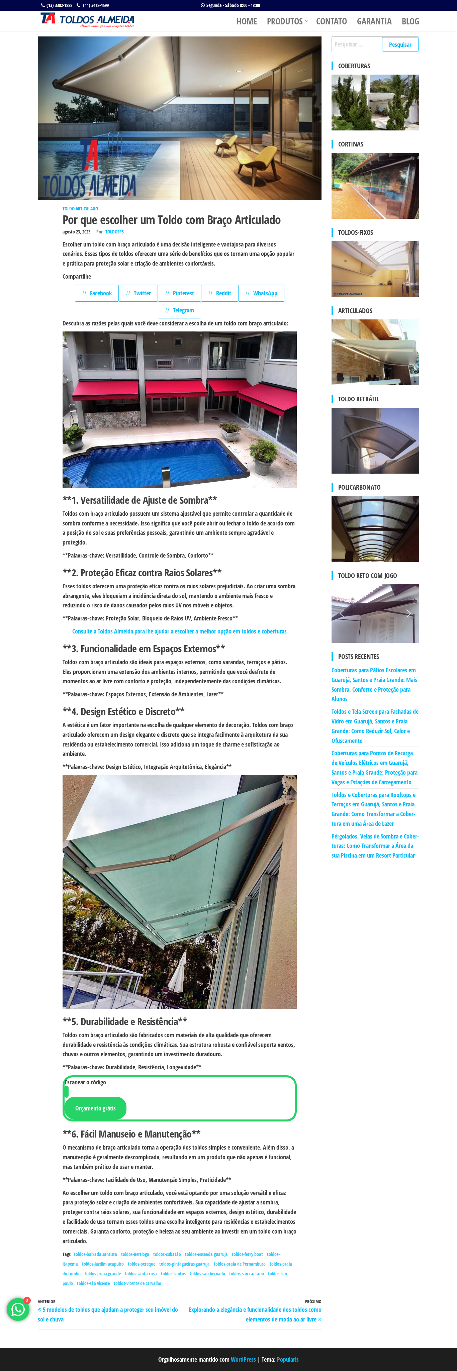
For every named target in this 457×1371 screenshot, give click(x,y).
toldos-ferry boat (247, 1254)
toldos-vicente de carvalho (137, 1283)
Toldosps (114, 231)
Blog (410, 21)
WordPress (243, 1359)
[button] (342, 613)
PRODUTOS (285, 21)
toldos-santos (173, 1273)
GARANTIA (374, 21)
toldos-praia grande (103, 1273)
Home (247, 21)
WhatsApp (263, 293)
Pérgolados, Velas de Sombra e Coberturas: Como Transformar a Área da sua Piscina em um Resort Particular (375, 846)
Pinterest (181, 293)
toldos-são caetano (246, 1273)
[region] (180, 409)
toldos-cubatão (167, 1254)
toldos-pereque (141, 1264)
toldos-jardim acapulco (103, 1264)
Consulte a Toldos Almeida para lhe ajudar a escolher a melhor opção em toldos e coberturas (179, 631)
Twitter (140, 293)
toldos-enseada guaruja (206, 1254)
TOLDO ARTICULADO (80, 208)
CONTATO (331, 21)
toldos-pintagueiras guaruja (184, 1264)
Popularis (288, 1359)
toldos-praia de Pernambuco (240, 1264)
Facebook (98, 293)
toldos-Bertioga (135, 1254)
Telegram (181, 310)
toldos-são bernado (207, 1273)
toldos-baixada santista (95, 1254)
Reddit (221, 293)
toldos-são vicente (93, 1283)
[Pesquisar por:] (376, 44)
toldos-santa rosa (141, 1273)
